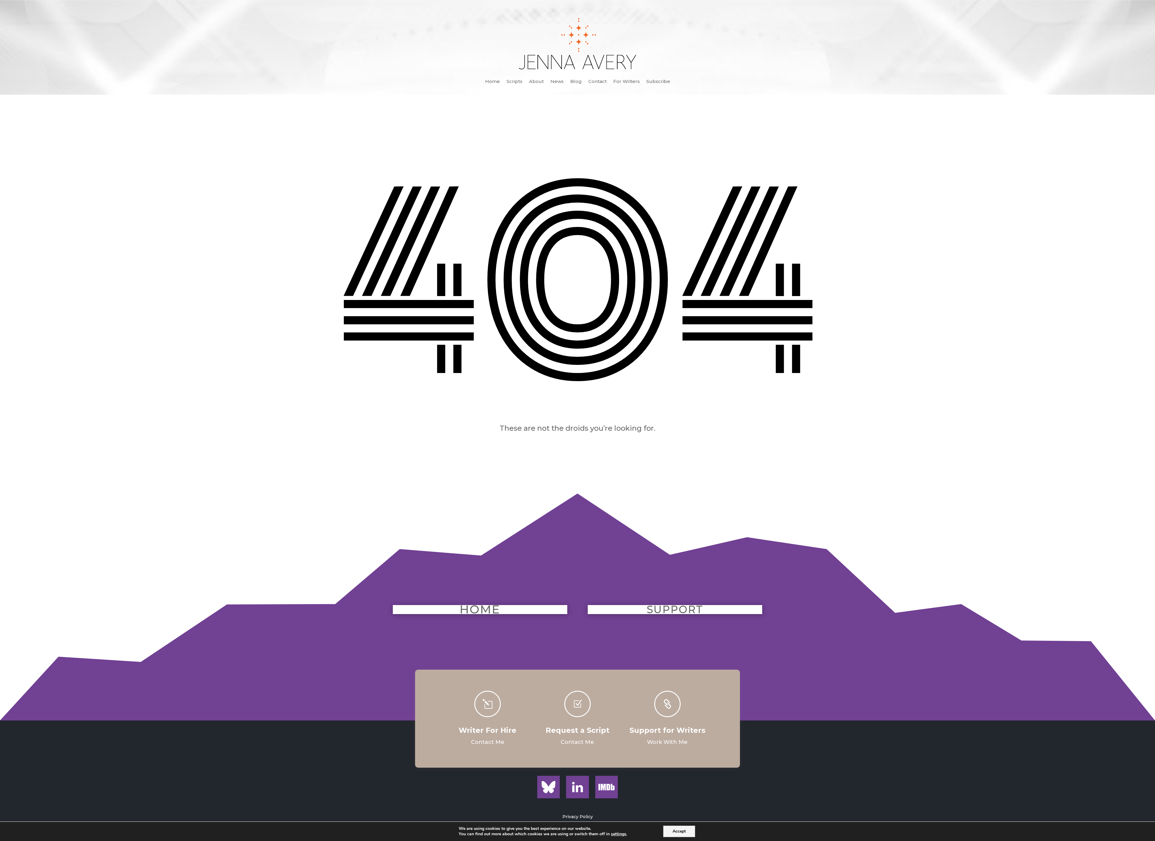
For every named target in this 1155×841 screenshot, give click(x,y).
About (536, 81)
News (557, 81)
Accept (679, 831)
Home (492, 81)
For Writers (626, 81)
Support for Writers (667, 730)
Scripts (514, 81)
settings (618, 834)
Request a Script (577, 730)
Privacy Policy (577, 816)
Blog (576, 81)
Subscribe (658, 81)
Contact (597, 81)
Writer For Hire (487, 730)
